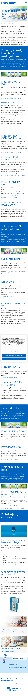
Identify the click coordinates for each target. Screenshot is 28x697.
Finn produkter (18, 659)
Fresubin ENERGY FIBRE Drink (9, 197)
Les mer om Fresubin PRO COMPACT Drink (14, 152)
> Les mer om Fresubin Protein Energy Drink (13, 175)
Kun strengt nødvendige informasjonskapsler (14, 355)
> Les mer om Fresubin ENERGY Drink (11, 196)
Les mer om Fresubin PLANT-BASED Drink (13, 219)
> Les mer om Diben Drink (8, 296)
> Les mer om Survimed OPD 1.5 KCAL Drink (13, 401)
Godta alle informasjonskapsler (14, 358)
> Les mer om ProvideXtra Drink (9, 459)
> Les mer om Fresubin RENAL (9, 377)
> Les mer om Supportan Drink (9, 277)
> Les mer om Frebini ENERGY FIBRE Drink (12, 508)
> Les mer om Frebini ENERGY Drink (10, 506)
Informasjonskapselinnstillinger (14, 351)
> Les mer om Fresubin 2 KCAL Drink (11, 98)
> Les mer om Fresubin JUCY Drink (10, 442)
